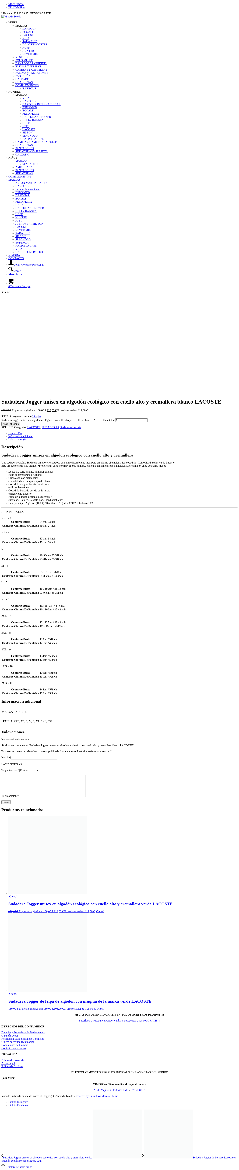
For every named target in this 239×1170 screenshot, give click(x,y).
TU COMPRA (16, 7)
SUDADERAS (50, 427)
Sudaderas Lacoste (70, 427)
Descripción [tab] (15, 433)
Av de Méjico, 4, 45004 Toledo (110, 1090)
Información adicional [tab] (20, 436)
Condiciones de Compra (14, 1045)
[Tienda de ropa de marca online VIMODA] (11, 16)
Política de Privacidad (13, 1060)
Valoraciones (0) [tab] (17, 439)
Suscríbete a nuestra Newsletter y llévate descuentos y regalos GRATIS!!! (119, 1020)
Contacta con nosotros (13, 1048)
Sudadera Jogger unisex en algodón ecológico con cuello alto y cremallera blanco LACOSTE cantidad (58, 420)
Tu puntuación (10, 770)
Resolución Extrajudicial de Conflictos (22, 1038)
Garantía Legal (9, 1035)
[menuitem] (123, 4)
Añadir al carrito (11, 424)
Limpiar (36, 416)
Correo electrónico (11, 763)
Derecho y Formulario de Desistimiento (23, 1032)
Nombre (5, 757)
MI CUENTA (16, 4)
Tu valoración (10, 795)
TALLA (6, 416)
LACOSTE (33, 427)
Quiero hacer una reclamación (17, 1041)
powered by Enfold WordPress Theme (97, 1096)
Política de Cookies (12, 1066)
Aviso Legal (8, 1063)
